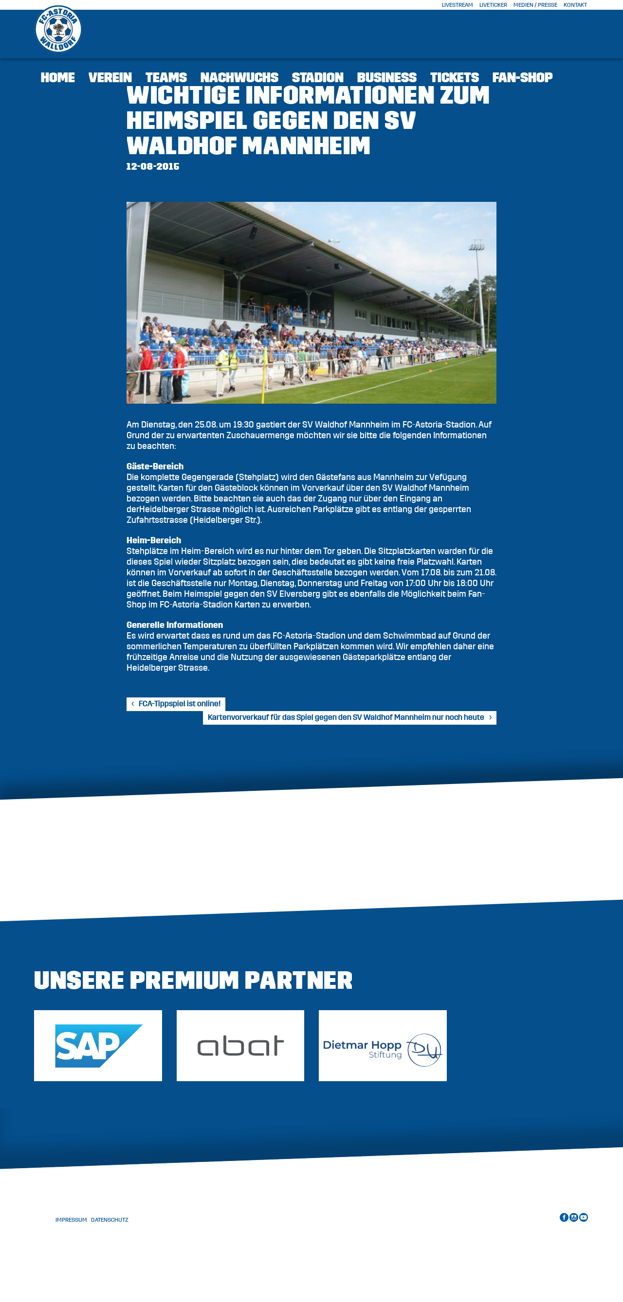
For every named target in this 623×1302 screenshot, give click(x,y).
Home (58, 78)
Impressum (71, 1220)
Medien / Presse (535, 5)
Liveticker (493, 5)
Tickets (454, 78)
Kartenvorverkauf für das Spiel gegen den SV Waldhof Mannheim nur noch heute (346, 717)
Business (387, 78)
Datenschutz (109, 1220)
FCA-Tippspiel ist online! (179, 704)
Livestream (457, 5)
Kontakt (575, 5)
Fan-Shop (523, 78)
